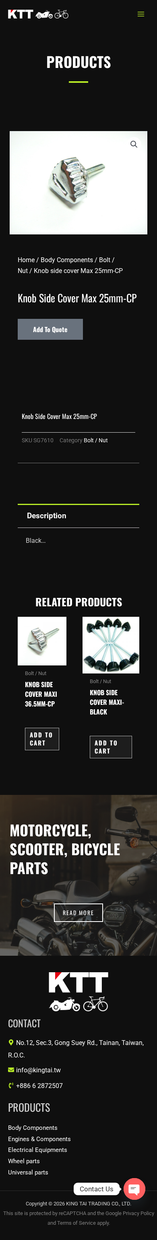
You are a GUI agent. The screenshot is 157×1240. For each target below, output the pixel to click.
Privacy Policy (138, 1213)
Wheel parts (24, 1161)
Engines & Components (39, 1139)
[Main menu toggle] (140, 14)
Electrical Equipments (37, 1150)
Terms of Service (76, 1223)
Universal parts (28, 1172)
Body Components (67, 260)
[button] (134, 144)
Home (26, 260)
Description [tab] (46, 515)
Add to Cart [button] (41, 738)
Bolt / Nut (96, 440)
